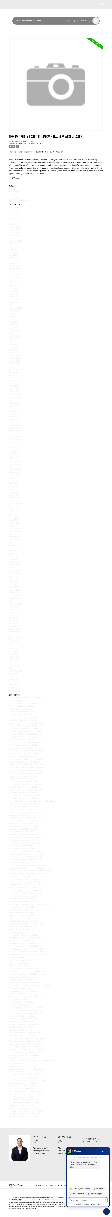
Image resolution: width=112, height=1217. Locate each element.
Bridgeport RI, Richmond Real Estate (23, 737)
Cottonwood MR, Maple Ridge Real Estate (25, 798)
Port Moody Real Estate (18, 999)
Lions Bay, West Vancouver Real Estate (24, 921)
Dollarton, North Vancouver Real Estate (23, 809)
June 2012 (13, 679)
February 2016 (14, 556)
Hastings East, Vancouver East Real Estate (25, 885)
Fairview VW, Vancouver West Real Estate (25, 837)
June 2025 (13, 249)
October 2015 (14, 568)
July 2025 (13, 247)
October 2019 (14, 434)
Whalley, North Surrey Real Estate (21, 1105)
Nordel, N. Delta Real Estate (19, 966)
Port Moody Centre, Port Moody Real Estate (26, 996)
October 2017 (14, 501)
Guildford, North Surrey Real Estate (22, 876)
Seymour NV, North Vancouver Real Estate (25, 1033)
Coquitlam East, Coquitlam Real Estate (23, 793)
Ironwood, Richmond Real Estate (21, 899)
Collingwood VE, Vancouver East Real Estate (26, 790)
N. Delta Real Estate (16, 957)
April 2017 (13, 517)
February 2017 (14, 523)
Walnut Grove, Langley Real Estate (22, 1086)
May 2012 (13, 682)
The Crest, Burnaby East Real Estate (22, 1066)
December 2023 (15, 300)
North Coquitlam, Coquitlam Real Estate (24, 969)
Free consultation (64, 1154)
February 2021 (14, 389)
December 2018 (15, 461)
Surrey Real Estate (16, 1063)
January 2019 (14, 459)
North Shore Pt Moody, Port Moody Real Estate (27, 971)
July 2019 (13, 442)
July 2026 (13, 213)
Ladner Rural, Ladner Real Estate (21, 913)
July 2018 (13, 475)
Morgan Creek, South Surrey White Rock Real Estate (28, 949)
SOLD (98, 15)
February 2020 (14, 422)
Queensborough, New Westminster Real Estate (27, 1013)
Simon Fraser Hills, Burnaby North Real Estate (26, 1038)
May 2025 (13, 252)
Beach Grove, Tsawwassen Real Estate (24, 720)
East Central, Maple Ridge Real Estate (23, 829)
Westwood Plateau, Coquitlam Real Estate (25, 1102)
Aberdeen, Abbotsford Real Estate (22, 706)
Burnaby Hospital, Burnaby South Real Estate (26, 751)
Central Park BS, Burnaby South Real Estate (25, 770)
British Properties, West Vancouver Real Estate (27, 742)
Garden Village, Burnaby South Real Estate (25, 860)
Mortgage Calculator (41, 1151)
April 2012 (13, 685)
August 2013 (14, 640)
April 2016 (13, 551)
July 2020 (13, 408)
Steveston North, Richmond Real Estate (24, 1052)
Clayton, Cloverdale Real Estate (21, 779)
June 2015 (13, 579)
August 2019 (14, 439)
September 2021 (15, 369)
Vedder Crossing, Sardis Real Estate (23, 1077)
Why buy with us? (40, 1148)
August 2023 (14, 311)
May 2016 (13, 548)
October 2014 (14, 601)
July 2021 (13, 375)
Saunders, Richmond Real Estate (21, 1027)
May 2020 (13, 414)
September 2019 (15, 436)
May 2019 (13, 447)
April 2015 (13, 584)
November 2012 (15, 665)
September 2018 (15, 470)
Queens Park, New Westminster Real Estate (26, 1010)
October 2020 (14, 400)
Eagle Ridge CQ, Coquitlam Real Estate (23, 823)
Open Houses (14, 195)
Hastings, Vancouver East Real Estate (23, 888)
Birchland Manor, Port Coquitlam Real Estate (25, 726)
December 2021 (15, 361)
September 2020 (15, 403)
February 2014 (14, 623)
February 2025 (14, 261)
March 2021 (13, 386)
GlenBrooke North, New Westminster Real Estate (27, 865)
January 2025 (14, 263)
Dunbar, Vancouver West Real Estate (23, 821)
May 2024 (13, 286)
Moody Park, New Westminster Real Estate (25, 946)
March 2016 (13, 554)
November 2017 (15, 498)
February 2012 (14, 690)
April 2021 (13, 383)
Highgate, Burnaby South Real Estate (23, 896)
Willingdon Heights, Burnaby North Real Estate (26, 1111)
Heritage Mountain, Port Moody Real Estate (25, 890)
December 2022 (15, 327)
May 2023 (13, 319)
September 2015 (15, 570)
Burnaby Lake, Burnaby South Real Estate (24, 754)
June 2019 (13, 445)
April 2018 (13, 484)
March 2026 (13, 224)
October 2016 (14, 534)
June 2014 (13, 612)
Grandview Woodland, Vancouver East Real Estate (28, 874)
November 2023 (15, 302)
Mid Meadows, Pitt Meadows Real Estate (25, 938)
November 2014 (15, 598)
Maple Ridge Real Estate (18, 932)
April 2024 (13, 288)
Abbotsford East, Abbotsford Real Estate (24, 698)
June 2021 (13, 378)
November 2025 (15, 235)
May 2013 (13, 648)
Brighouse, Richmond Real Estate (21, 740)
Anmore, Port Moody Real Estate (21, 712)
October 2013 (14, 635)
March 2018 (13, 487)
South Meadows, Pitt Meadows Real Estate (25, 1044)
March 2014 (13, 621)
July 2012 (13, 676)
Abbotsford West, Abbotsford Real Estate (25, 703)
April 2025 (13, 255)
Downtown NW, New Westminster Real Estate (26, 812)
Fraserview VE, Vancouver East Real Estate (25, 857)
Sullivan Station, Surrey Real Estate (22, 1058)
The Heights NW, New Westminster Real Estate (27, 1069)
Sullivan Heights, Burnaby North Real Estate (25, 1055)
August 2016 (14, 540)
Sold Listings (14, 197)
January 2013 (14, 660)
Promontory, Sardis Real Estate (21, 1002)
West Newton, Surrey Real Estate (21, 1097)
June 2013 (13, 646)
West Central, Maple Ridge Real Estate (23, 1089)
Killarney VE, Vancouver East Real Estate (24, 902)
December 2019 (15, 428)
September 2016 (15, 537)
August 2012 (14, 674)
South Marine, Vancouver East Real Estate (25, 1041)
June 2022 (13, 344)
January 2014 (14, 626)
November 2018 (15, 464)
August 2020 (14, 406)
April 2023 (13, 322)
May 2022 (13, 347)
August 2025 (14, 244)
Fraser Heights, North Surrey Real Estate (24, 851)
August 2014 (14, 607)
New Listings (14, 192)
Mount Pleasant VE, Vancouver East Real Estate (27, 955)
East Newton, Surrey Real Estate (21, 832)
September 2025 (15, 241)
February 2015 (14, 590)
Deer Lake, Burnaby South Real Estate (23, 807)
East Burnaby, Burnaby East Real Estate (24, 826)
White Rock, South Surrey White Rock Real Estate (27, 1108)
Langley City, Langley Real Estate (21, 916)
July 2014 (13, 609)
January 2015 (14, 593)
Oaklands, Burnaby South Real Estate (23, 980)
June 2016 (13, 545)
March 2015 (13, 587)
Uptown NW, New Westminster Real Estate (29, 143)
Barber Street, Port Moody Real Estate (23, 717)
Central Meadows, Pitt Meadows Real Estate (26, 768)
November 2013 (15, 632)
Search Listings (39, 1154)
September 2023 (15, 308)
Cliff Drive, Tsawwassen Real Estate (23, 781)
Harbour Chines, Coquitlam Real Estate (23, 879)
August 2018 (14, 473)
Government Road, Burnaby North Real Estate (26, 868)
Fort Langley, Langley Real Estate (21, 848)
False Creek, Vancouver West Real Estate (25, 840)
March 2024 (13, 291)
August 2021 (14, 372)
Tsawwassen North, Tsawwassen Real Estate (26, 1072)
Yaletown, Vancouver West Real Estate (23, 1116)
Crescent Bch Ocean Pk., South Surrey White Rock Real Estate (32, 801)
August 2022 (14, 339)
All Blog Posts (14, 189)
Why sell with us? (64, 1148)
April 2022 (13, 350)
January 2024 (14, 297)
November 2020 (15, 397)
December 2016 (15, 529)
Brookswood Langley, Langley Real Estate (25, 745)
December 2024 (15, 266)
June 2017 (13, 512)
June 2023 (13, 316)
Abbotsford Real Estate (18, 701)
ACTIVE (90, 15)
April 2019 (13, 450)
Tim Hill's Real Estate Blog (19, 200)
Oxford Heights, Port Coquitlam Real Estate (25, 982)
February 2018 (14, 489)
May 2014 (13, 615)
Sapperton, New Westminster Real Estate (25, 1024)
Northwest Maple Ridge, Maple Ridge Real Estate (28, 974)
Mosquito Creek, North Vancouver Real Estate (26, 952)
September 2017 (15, 503)
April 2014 (13, 618)
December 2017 (15, 495)
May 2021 (13, 380)
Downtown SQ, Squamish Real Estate (23, 815)
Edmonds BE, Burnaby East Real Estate (24, 834)
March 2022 (13, 353)
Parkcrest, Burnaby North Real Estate (23, 991)
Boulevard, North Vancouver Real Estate (24, 728)
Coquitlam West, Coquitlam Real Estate (24, 795)
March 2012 (13, 688)
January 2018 (14, 492)
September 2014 (15, 604)
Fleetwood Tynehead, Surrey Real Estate (24, 843)
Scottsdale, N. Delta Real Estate (21, 1030)
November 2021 (15, 364)
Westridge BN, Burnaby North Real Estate (24, 1100)
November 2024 (15, 269)
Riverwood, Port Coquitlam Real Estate (23, 1022)
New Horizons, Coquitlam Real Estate (23, 960)
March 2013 (13, 654)
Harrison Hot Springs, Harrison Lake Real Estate (27, 882)
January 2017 (14, 526)
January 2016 (14, 559)
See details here (15, 156)
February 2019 (14, 456)
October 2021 (14, 367)
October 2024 (14, 272)
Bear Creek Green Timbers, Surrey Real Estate (26, 723)
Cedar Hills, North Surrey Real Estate (23, 756)
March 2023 (13, 325)
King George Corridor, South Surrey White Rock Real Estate (31, 904)
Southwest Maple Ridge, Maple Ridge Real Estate (28, 1049)
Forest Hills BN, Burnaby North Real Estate (25, 846)
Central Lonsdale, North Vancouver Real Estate (26, 765)
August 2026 (14, 210)
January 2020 (14, 425)
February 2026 (14, 227)
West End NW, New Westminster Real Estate (26, 1091)
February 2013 (14, 657)
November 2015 (15, 565)
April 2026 (13, 221)
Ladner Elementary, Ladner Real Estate (23, 910)
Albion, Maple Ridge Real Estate (21, 709)
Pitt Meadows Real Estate (19, 994)
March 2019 (13, 453)
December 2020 (15, 394)
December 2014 (15, 595)
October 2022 (14, 333)
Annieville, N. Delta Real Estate (20, 714)
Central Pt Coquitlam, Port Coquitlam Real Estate (27, 773)
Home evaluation (64, 1151)
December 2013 (15, 629)
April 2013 (13, 651)
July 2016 (13, 542)
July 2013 (13, 643)
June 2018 (13, 478)
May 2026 (13, 219)
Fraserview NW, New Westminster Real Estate (26, 854)
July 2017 (13, 509)
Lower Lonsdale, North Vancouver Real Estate (26, 924)
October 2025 (14, 238)
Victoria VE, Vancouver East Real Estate (24, 1083)
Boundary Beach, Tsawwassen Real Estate (25, 731)
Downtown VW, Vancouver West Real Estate (25, 818)
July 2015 (13, 576)
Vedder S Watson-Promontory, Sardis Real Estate (28, 1080)
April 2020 (13, 417)
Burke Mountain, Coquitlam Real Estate (23, 748)
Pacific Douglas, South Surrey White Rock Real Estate (29, 985)
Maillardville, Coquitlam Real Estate (22, 927)
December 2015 (15, 562)
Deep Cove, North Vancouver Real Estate (24, 804)
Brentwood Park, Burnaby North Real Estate (25, 734)
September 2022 (15, 336)
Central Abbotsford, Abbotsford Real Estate (25, 759)
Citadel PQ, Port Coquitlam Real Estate (23, 776)
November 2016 (15, 531)
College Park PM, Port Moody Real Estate (25, 787)
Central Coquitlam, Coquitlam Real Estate (24, 762)
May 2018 (13, 481)
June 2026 (13, 216)
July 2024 (13, 280)
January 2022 (14, 358)
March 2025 (13, 258)
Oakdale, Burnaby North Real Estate (22, 977)
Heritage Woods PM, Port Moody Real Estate (26, 893)
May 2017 (13, 515)
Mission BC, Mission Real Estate (21, 941)
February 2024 (14, 294)
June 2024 (13, 283)
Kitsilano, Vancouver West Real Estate (23, 907)
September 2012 (15, 671)
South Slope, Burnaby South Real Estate (24, 1047)
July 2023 (13, 314)
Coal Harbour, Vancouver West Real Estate (25, 784)
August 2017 (14, 506)
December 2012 (15, 662)
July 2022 (13, 341)
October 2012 (14, 668)
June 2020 (13, 411)
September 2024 (15, 274)
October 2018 (14, 467)
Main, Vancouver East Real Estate (21, 929)
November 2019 (15, 431)
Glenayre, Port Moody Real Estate (22, 862)
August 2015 (14, 573)
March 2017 (13, 520)
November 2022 (15, 330)
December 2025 (15, 233)
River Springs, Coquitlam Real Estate (23, 1019)
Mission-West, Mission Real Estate (22, 943)
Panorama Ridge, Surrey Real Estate (22, 988)
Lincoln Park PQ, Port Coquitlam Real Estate (26, 918)
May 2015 (13, 582)
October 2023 (14, 305)
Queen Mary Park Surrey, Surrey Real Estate (25, 1008)
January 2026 (14, 230)
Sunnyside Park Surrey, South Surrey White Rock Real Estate (32, 1061)
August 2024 (14, 277)
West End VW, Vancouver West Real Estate (25, 1094)
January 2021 (14, 392)
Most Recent (14, 207)
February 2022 (14, 355)
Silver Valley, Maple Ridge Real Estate (23, 1036)
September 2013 (15, 637)
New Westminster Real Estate (20, 963)
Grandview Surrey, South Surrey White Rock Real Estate (30, 871)
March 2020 (13, 420)
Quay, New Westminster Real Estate (22, 1005)
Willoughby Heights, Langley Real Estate (24, 1114)
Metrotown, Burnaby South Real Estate (23, 935)
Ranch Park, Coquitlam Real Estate (22, 1016)
